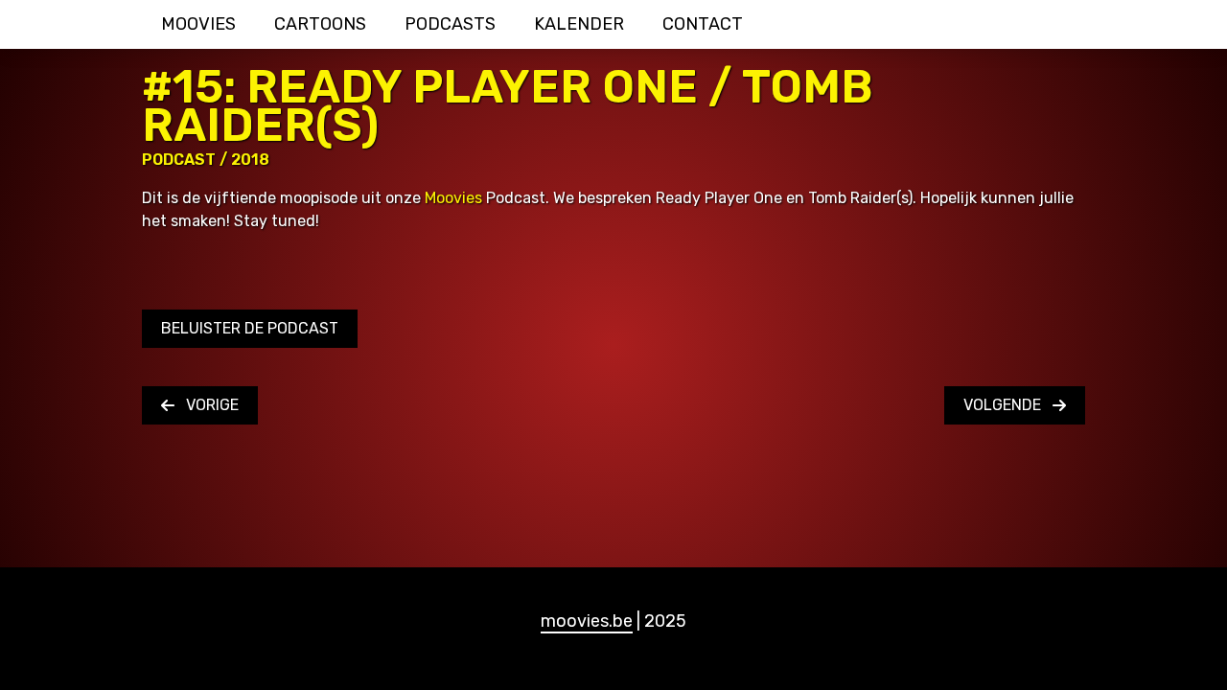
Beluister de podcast (249, 328)
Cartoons (320, 23)
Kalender (579, 23)
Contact (702, 23)
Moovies (198, 23)
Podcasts (450, 23)
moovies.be (587, 621)
